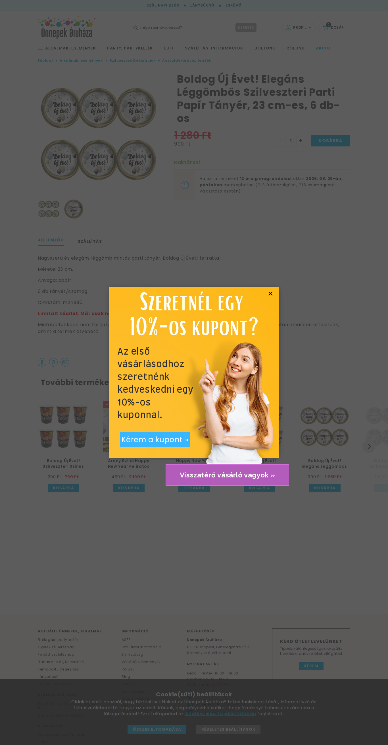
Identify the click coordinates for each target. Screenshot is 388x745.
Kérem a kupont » (155, 439)
